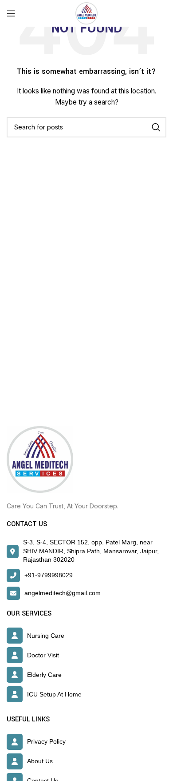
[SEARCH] (156, 127)
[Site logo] (86, 12)
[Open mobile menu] (11, 13)
